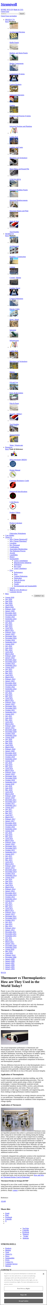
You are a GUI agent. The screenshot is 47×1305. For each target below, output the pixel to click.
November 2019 (11, 755)
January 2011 (9, 943)
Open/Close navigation (9, 16)
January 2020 (10, 751)
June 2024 (8, 648)
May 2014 (8, 883)
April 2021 (9, 722)
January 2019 (10, 774)
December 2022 (10, 683)
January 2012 (10, 930)
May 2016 (8, 837)
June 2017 (8, 811)
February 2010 (10, 955)
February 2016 (10, 842)
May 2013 (8, 907)
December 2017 (10, 800)
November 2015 (11, 848)
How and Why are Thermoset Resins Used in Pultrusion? (22, 1176)
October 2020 (10, 733)
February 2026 (10, 609)
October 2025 (10, 617)
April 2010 (9, 953)
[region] (23, 1287)
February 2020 (10, 749)
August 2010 (9, 949)
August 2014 (9, 877)
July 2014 (8, 879)
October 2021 (10, 710)
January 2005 (10, 967)
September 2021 (11, 712)
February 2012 (10, 928)
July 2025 (8, 623)
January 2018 (10, 798)
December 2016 (10, 823)
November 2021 (11, 708)
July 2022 (8, 693)
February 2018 (10, 796)
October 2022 (10, 687)
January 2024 (10, 658)
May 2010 (8, 951)
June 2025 (8, 625)
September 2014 (11, 875)
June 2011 (8, 940)
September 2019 (11, 759)
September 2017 (11, 805)
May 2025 (8, 626)
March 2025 (9, 630)
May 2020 (8, 743)
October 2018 (10, 780)
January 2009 (10, 959)
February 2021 (10, 726)
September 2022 (11, 689)
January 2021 (10, 728)
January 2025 (10, 634)
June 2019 (8, 765)
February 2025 (10, 632)
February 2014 (10, 889)
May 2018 (8, 790)
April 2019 (9, 768)
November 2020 (11, 732)
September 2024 (11, 642)
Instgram (26, 1238)
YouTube (26, 1228)
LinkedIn (26, 1230)
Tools (7, 1252)
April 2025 (9, 628)
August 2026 (9, 597)
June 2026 (8, 601)
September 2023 (11, 665)
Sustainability (10, 1258)
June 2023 (8, 671)
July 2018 (8, 786)
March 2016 (9, 840)
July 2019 (8, 763)
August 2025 (9, 621)
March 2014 (9, 887)
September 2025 (11, 619)
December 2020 (10, 730)
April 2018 (9, 792)
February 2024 (10, 656)
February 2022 (10, 702)
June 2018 (8, 788)
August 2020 (9, 737)
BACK (3, 972)
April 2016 (9, 838)
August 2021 (9, 714)
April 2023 (9, 675)
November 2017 (11, 802)
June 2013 (8, 905)
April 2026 (9, 605)
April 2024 (9, 652)
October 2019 (10, 757)
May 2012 (8, 926)
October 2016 (10, 827)
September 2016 (11, 829)
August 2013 (9, 901)
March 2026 (9, 607)
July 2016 (8, 833)
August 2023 (9, 667)
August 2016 (9, 831)
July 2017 (8, 809)
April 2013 (9, 908)
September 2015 (11, 852)
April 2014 (9, 885)
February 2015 (10, 866)
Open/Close (5, 11)
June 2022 (8, 695)
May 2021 (8, 720)
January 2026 (10, 611)
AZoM (3, 1201)
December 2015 (10, 846)
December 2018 (10, 776)
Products (8, 1248)
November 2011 (10, 934)
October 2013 (10, 897)
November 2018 (11, 778)
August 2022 (9, 691)
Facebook (25, 1232)
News (7, 1256)
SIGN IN (10, 9)
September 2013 (11, 899)
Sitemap (8, 1266)
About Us (8, 1254)
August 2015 (9, 854)
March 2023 (9, 677)
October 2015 (10, 850)
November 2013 (11, 895)
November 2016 (11, 825)
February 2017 (10, 819)
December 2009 (10, 957)
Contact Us (9, 1262)
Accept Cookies (23, 1301)
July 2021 (8, 716)
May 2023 (8, 673)
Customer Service (11, 1264)
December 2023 (10, 660)
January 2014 (10, 891)
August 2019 (9, 761)
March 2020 (9, 747)
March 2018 (9, 794)
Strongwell (9, 4)
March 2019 (9, 770)
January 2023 (10, 681)
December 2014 (10, 870)
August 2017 (9, 807)
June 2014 (8, 881)
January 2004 (10, 969)
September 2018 (11, 782)
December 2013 (10, 893)
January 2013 (10, 914)
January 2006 (10, 965)
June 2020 (8, 741)
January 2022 (10, 704)
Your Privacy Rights (23, 1288)
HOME (3, 9)
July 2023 (8, 669)
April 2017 (9, 815)
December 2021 (10, 706)
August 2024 (9, 644)
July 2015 (8, 856)
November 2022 (11, 685)
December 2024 (10, 636)
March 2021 (9, 724)
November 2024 (11, 638)
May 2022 (8, 696)
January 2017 (10, 821)
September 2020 (11, 735)
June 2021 (8, 718)
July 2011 (8, 938)
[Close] (43, 1274)
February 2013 (10, 912)
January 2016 (10, 844)
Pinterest (26, 1234)
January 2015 (10, 868)
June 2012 (8, 924)
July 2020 (8, 739)
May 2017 (8, 813)
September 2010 (11, 947)
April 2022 (9, 698)
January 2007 (10, 963)
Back (7, 21)
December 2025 (10, 613)
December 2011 (10, 932)
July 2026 (8, 599)
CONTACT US (39, 596)
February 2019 (10, 772)
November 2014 (11, 872)
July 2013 (8, 903)
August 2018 (9, 784)
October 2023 (10, 663)
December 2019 (10, 753)
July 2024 (8, 646)
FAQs (7, 1260)
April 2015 (9, 862)
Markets (8, 1250)
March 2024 (9, 654)
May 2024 (8, 650)
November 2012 (11, 918)
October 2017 (10, 803)
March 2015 (9, 864)
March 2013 (9, 910)
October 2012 (10, 920)
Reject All (23, 1295)
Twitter (25, 1236)
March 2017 (9, 817)
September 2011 (10, 936)
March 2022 (9, 700)
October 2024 (10, 640)
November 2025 (11, 615)
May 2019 (8, 767)
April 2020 (9, 745)
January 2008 (10, 961)
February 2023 (10, 679)
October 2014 (10, 873)
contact (15, 1190)
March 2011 (9, 942)
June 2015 (8, 858)
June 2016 (8, 835)
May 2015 (8, 860)
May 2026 (8, 603)
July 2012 (8, 922)
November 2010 (11, 945)
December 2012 (10, 916)
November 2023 (11, 661)
